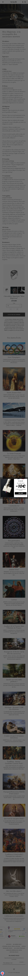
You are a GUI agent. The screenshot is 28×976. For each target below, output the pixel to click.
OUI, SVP (20, 493)
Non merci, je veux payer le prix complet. (20, 495)
